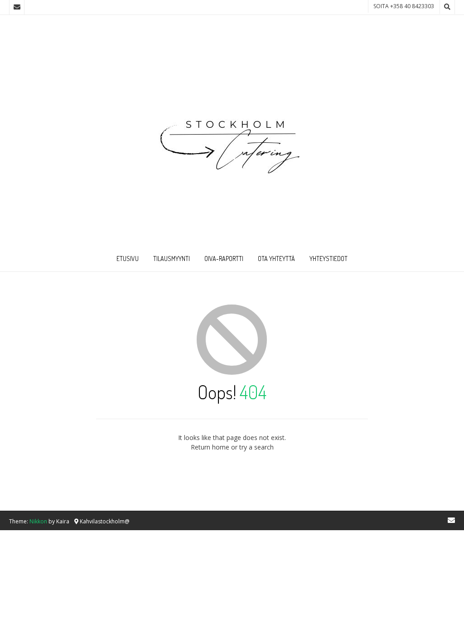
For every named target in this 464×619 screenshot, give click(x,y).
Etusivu (127, 258)
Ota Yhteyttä (276, 258)
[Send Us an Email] (16, 7)
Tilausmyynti (171, 258)
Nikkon (38, 521)
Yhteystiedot (328, 258)
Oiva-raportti (223, 258)
